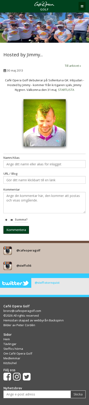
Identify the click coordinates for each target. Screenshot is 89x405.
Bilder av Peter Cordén (19, 325)
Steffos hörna (13, 349)
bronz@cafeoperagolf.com (22, 311)
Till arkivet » (73, 66)
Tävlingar (9, 344)
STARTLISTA (66, 90)
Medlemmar (11, 358)
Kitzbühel (10, 363)
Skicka (78, 394)
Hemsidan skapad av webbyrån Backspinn (33, 320)
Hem (6, 339)
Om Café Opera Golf (17, 353)
